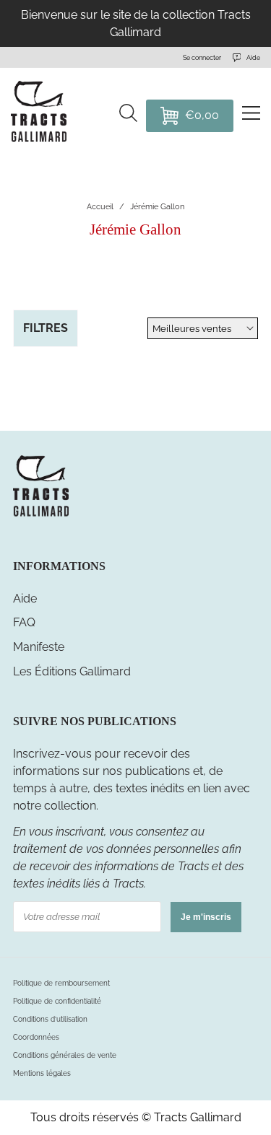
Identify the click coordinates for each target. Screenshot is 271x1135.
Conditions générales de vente (64, 1055)
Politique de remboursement (61, 983)
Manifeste (38, 647)
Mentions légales (42, 1073)
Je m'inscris (206, 917)
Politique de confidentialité (57, 1001)
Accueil (100, 206)
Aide (25, 598)
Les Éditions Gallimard (72, 671)
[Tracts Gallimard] (40, 515)
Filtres (45, 328)
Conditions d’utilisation (50, 1019)
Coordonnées (36, 1037)
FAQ (24, 622)
